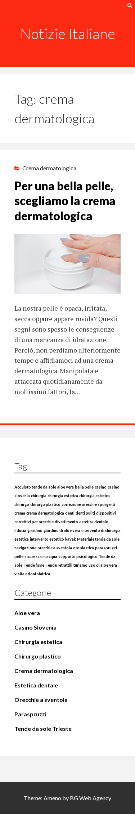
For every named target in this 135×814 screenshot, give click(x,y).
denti (70, 513)
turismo (80, 565)
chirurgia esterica (63, 495)
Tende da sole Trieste (43, 728)
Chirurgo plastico (37, 656)
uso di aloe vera (103, 565)
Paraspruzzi (30, 714)
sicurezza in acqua (40, 556)
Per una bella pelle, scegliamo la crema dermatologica (65, 201)
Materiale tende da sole (98, 539)
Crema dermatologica (49, 168)
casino (101, 487)
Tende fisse (33, 565)
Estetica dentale (36, 685)
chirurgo (21, 504)
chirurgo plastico (45, 504)
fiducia (20, 530)
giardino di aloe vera (62, 530)
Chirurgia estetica (38, 641)
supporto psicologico (78, 556)
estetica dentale (93, 521)
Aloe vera (27, 612)
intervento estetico (47, 539)
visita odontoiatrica (32, 573)
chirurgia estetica (94, 495)
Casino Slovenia (35, 627)
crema (19, 513)
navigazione (25, 547)
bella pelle (84, 487)
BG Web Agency (90, 797)
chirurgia (38, 495)
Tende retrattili (58, 565)
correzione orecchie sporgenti (88, 504)
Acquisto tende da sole (35, 487)
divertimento (66, 521)
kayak (70, 539)
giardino (34, 530)
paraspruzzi (106, 547)
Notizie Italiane (67, 33)
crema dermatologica (45, 513)
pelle (18, 556)
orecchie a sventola (54, 547)
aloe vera (65, 487)
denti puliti (85, 513)
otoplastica (83, 547)
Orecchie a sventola (41, 699)
